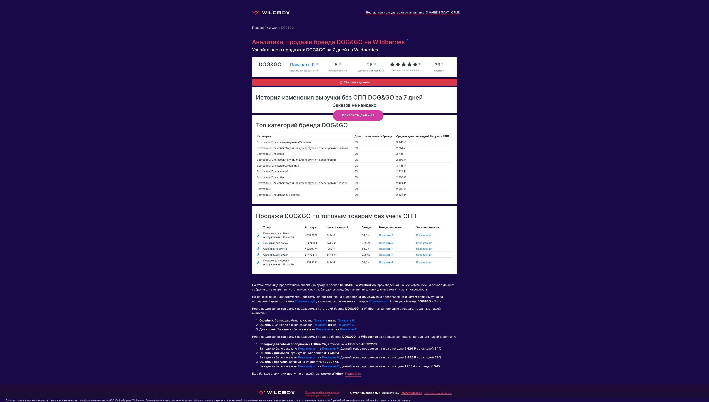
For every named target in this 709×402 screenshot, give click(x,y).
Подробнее (353, 373)
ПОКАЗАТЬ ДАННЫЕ (358, 115)
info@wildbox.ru (411, 392)
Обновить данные (357, 82)
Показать (320, 320)
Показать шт (307, 348)
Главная (258, 27)
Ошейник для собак (275, 242)
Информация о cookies (317, 395)
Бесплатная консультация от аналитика (395, 12)
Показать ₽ (303, 64)
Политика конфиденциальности (322, 392)
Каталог (272, 27)
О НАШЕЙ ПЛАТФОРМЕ (443, 12)
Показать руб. (305, 301)
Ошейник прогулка (275, 248)
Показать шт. (424, 235)
